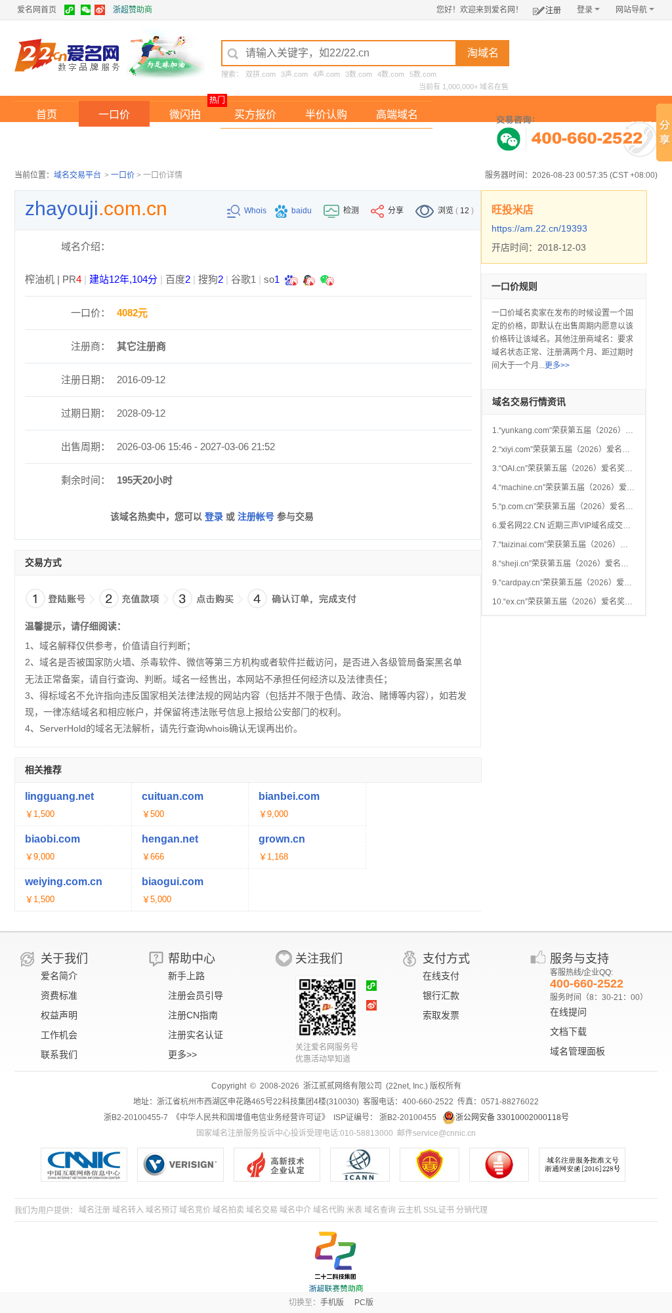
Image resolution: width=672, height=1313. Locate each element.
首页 (46, 114)
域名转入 (128, 1210)
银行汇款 (441, 995)
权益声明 (59, 1015)
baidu (302, 210)
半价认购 (326, 114)
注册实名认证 (195, 1035)
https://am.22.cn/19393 (539, 228)
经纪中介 (255, 141)
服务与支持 (579, 958)
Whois (256, 210)
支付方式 (446, 958)
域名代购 (329, 1210)
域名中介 (295, 1210)
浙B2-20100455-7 (136, 1117)
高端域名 (397, 114)
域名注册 (94, 1210)
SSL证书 (438, 1210)
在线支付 (441, 975)
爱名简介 (59, 975)
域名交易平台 (77, 175)
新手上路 (186, 975)
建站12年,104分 (123, 279)
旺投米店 (513, 209)
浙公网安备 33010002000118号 (512, 1117)
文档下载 (568, 1031)
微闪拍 (185, 114)
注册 (553, 10)
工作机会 (59, 1035)
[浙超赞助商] (165, 54)
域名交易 (262, 1210)
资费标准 (59, 995)
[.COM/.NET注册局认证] (185, 1165)
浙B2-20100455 (406, 1117)
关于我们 (64, 958)
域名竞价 (195, 1210)
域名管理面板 (577, 1051)
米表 (354, 1210)
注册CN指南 (193, 1015)
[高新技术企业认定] (282, 1165)
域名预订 (161, 1210)
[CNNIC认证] (89, 1165)
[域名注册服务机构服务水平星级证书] (506, 1165)
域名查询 (380, 1210)
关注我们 (319, 958)
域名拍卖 (326, 141)
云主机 (409, 1210)
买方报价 (255, 114)
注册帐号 (256, 516)
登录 (585, 9)
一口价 (114, 114)
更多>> (557, 365)
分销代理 (472, 1210)
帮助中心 (191, 958)
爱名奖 (397, 141)
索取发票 (441, 1015)
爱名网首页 (36, 9)
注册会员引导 (195, 995)
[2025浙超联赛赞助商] (336, 1262)
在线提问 (568, 1012)
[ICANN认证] (365, 1165)
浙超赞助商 (132, 9)
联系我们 (59, 1054)
